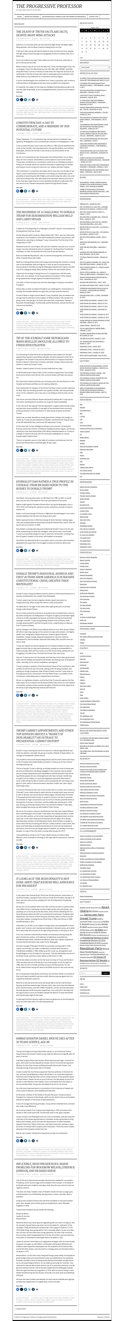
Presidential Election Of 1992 (25, 1026)
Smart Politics (84, 698)
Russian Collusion (61, 469)
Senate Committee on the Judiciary (91, 862)
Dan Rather (67, 559)
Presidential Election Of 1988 (64, 1024)
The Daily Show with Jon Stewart (90, 473)
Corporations (52, 858)
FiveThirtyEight (84, 668)
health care (28, 862)
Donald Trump (41, 201)
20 (99, 45)
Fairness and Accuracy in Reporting (91, 428)
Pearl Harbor (27, 1151)
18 (90, 45)
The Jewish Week (85, 541)
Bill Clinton (36, 321)
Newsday (83, 523)
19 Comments (45, 222)
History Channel (85, 431)
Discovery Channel (85, 425)
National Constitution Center (89, 792)
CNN (41, 108)
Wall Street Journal (68, 112)
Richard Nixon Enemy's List (24, 565)
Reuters (82, 464)
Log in (82, 984)
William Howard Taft (43, 329)
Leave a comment (45, 348)
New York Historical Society (88, 798)
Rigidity (48, 1300)
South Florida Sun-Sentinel (88, 532)
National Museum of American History (92, 853)
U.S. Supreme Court (86, 886)
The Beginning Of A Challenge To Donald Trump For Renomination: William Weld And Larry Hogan (45, 215)
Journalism (50, 563)
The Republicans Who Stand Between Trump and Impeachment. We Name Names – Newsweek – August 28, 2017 (94, 126)
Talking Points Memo (86, 467)
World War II (47, 1155)
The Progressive (85, 611)
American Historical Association (90, 763)
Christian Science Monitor (88, 496)
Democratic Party (62, 858)
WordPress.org (84, 993)
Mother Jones (84, 572)
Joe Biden (99, 929)
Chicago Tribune (85, 493)
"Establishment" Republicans (42, 1018)
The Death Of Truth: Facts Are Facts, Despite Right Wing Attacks (42, 33)
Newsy (82, 455)
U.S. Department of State (88, 874)
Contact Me (93, 16)
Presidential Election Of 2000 (44, 1026)
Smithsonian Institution (87, 865)
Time (81, 614)
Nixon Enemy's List (47, 716)
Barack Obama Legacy (40, 856)
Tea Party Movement (97, 954)
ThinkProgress (84, 725)
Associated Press (85, 410)
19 (95, 45)
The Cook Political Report (88, 704)
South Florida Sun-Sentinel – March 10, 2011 (94, 303)
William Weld (55, 329)
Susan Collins (41, 868)
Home (19, 16)
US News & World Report (88, 617)
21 (103, 45)
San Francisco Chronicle (87, 529)
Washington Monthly (86, 623)
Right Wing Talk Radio (30, 112)
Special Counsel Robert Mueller (40, 471)
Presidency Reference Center (89, 807)
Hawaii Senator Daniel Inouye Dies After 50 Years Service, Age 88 (45, 1040)
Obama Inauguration (86, 896)
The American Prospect (87, 596)
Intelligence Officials (38, 465)
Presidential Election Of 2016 (63, 325)
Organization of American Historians (91, 804)
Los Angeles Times (22, 110)
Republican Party (40, 327)
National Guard (59, 563)
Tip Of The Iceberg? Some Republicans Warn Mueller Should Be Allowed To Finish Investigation (42, 341)
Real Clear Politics (85, 686)
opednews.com (84, 458)
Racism (104, 945)
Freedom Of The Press (61, 561)
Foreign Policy (55, 860)
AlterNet (82, 407)
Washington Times (86, 547)
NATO (30, 716)
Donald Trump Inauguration (55, 706)
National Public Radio (66, 714)
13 (99, 41)
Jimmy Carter (56, 323)
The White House (85, 868)
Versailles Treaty (21, 1302)
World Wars (50, 203)
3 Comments (46, 133)
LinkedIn (82, 640)
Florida (47, 1020)
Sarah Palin (102, 952)
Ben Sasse (51, 856)
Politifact (82, 683)
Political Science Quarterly (88, 587)
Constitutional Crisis (31, 463)
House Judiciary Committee (43, 323)
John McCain (26, 467)
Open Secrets (84, 801)
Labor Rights (64, 862)
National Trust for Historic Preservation (92, 795)
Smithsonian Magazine (87, 593)
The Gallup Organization (87, 710)
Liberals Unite (84, 671)
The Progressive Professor (49, 6)
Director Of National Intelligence (48, 463)
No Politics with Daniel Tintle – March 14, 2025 (94, 285)
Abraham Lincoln (85, 907)
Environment (32, 860)
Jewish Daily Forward (86, 508)
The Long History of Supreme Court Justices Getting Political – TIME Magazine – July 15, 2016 (93, 119)
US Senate (30, 473)
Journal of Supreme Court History (90, 786)
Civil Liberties (58, 559)
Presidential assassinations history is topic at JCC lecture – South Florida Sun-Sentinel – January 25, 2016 (94, 290)
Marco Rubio (46, 467)
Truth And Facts (57, 112)
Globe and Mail (84, 499)
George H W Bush (64, 321)
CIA (55, 704)
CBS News (50, 559)
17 (86, 45)
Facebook (83, 634)
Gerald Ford (20, 323)
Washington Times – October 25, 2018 (92, 352)
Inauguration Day (21, 712)
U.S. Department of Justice (88, 871)
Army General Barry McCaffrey (64, 459)
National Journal (85, 674)
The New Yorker (85, 608)
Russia (46, 718)
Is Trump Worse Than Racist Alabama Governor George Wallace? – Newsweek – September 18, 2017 (93, 102)
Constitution (47, 108)
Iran (49, 862)
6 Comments (46, 744)
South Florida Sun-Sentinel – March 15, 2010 (94, 306)
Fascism (39, 860)
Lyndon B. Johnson (28, 864)
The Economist (84, 599)
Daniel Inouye (37, 1149)
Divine (99, 1317)
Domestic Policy (38, 1298)
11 (90, 41)
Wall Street (65, 868)
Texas (35, 1030)
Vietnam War (48, 565)
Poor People (32, 866)
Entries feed (83, 987)
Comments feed (85, 990)
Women (88, 963)
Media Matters (84, 437)
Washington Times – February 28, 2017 (92, 349)
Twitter (61, 471)
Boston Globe (84, 490)
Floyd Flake (46, 860)
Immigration (47, 710)
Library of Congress (86, 842)
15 (107, 41)
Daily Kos (83, 659)
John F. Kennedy (63, 1022)
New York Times (43, 110)
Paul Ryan (93, 935)
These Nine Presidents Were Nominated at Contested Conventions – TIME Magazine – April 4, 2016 (93, 146)
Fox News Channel (68, 108)
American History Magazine (88, 557)
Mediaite (82, 440)
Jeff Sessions (32, 712)
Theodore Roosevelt (32, 203)
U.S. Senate (83, 883)
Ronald (36, 38)
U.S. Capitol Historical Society (89, 825)
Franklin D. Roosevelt (66, 860)
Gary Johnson (54, 321)
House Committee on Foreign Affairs (91, 836)
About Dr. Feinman (32, 16)
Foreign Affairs (84, 563)
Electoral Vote (84, 662)
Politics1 (82, 680)
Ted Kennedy (70, 327)
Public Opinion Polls (96, 945)
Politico (82, 677)
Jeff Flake (67, 465)
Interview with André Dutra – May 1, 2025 (93, 282)
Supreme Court (85, 954)
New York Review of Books (88, 581)
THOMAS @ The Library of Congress (91, 822)
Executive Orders (50, 708)
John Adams (54, 1022)
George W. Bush (28, 563)
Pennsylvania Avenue (64, 716)
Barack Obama (37, 199)
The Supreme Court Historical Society (91, 816)
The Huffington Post (86, 716)
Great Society (20, 862)
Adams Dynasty (56, 1018)
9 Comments (44, 587)
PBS (55, 716)
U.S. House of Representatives (89, 880)
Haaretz (82, 502)
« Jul (81, 57)
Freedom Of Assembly (33, 561)
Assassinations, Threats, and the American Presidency (64, 16)
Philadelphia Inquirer (86, 526)
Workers (26, 870)
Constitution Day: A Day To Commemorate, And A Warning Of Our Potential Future (42, 126)
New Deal (46, 864)
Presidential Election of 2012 (96, 937)
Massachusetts (38, 325)
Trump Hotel (53, 718)
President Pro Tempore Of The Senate (44, 1151)
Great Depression (65, 201)
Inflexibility (65, 1298)
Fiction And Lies (57, 108)
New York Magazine (86, 578)
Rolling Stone (84, 590)
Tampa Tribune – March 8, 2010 (90, 325)
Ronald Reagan (60, 327)
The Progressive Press (87, 719)
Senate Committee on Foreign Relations (92, 859)
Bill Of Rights (47, 199)
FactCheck (83, 665)
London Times (84, 511)
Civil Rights (60, 704)
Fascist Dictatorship (52, 201)
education (24, 860)
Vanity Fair (83, 620)
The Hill (82, 713)
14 (103, 41)
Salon (81, 692)
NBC (36, 110)
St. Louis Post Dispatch (87, 535)
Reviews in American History (89, 810)
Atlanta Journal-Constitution (88, 487)
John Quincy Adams (28, 1024)
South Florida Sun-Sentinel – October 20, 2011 (94, 314)
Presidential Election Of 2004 (63, 1026)
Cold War (61, 199)
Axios (81, 653)
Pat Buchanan (48, 325)
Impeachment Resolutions (60, 710)
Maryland (30, 325)
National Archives (85, 845)
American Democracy (39, 559)
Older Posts (20, 1309)
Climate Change (70, 704)
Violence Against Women (30, 720)
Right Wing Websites (44, 112)
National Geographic (86, 575)
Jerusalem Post (84, 505)
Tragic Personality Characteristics (61, 1300)
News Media (53, 110)
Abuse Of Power (38, 459)
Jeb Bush (46, 1022)
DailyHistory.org (85, 774)
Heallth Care (38, 710)
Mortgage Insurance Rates (53, 712)
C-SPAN (82, 416)
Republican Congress (27, 469)
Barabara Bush (66, 1018)
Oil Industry (23, 866)
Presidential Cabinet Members (46, 866)
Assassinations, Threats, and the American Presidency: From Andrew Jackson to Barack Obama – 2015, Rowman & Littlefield (94, 184)
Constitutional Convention (27, 201)
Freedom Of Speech (47, 561)
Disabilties (32, 706)
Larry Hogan (65, 323)
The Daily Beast (85, 707)
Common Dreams (85, 656)
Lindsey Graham (36, 467)
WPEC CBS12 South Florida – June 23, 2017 (93, 355)
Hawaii (56, 1149)
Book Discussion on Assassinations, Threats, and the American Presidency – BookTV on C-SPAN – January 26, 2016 (94, 368)
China (64, 856)
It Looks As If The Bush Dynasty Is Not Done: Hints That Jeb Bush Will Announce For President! (45, 882)
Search (106, 973)
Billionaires (58, 856)
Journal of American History (88, 783)
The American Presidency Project (90, 813)
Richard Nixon (62, 110)
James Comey (59, 465)
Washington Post (21, 114)
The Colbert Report (86, 470)
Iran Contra (62, 1149)
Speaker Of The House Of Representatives (33, 1153)
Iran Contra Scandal (40, 563)
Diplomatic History (85, 777)
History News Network (40, 862)
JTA (81, 434)
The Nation (83, 602)
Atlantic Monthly (85, 560)
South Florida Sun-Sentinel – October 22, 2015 (94, 317)
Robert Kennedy (49, 1028)
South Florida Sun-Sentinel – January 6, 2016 (94, 300)
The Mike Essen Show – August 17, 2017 (92, 338)
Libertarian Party (21, 325)
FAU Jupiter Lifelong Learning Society (91, 637)
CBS (37, 108)
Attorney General (38, 704)
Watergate (31, 114)
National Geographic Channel (89, 446)
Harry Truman (29, 710)
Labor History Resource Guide (89, 789)
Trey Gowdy (54, 471)
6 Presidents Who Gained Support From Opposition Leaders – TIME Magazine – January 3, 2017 (95, 85)
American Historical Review (88, 766)
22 (107, 45)
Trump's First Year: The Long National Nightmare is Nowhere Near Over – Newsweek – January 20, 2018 (94, 160)
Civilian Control (34, 858)
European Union (39, 708)
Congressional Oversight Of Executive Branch (58, 461)
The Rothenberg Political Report (90, 722)
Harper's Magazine (86, 569)
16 (82, 45)
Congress (101, 911)
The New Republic (85, 605)
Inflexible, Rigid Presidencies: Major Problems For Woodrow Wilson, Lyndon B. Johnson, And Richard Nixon (45, 1167)
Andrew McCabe (49, 459)
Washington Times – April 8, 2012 (90, 346)
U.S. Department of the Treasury (90, 877)
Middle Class (38, 864)
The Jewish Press (85, 538)
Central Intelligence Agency (34, 461)
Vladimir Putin (42, 720)
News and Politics (23, 108)
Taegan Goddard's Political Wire (90, 701)
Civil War (54, 199)
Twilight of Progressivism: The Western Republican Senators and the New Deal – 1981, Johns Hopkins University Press (94, 191)
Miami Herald (84, 517)
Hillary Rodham (29, 323)
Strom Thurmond (52, 1153)
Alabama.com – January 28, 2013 (90, 204)
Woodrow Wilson (48, 1302)
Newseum (83, 856)
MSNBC (31, 110)
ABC (34, 108)
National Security (56, 467)
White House (59, 720)
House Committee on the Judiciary (90, 839)
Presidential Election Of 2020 (25, 327)
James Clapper (49, 465)
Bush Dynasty (32, 1020)
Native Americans (21, 716)
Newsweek (83, 584)
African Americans (96, 907)
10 (86, 41)
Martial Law (40, 712)
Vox (81, 476)
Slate (81, 695)
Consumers (43, 858)
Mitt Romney (50, 1024)
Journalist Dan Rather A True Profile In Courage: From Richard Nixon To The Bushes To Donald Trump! (44, 485)
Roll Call (82, 689)
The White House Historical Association (92, 819)
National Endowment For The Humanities (46, 714)
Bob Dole (24, 1020)
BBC (81, 413)
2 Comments (46, 38)
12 (95, 41)
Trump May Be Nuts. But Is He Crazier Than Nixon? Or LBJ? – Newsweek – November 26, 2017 (94, 153)
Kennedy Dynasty (40, 1024)
